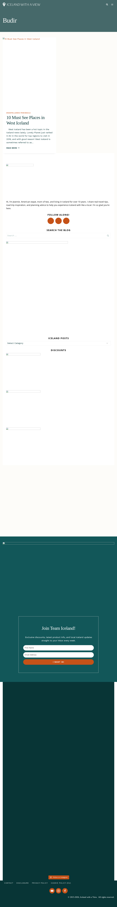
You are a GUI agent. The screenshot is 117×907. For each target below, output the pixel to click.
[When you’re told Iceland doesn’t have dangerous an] (58, 758)
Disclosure (22, 883)
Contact (8, 883)
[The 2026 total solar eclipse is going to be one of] (13, 768)
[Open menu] (112, 4)
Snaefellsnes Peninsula (18, 113)
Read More (12, 148)
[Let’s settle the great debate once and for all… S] (103, 749)
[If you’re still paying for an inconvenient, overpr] (81, 750)
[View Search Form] (107, 4)
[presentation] (29, 72)
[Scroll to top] (110, 896)
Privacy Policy (40, 883)
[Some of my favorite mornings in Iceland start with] (36, 778)
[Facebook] (65, 890)
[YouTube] (52, 890)
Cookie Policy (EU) (61, 883)
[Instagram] (58, 890)
